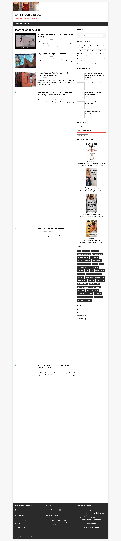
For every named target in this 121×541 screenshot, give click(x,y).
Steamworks (82, 293)
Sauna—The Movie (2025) (94, 51)
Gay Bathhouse (100, 270)
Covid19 (94, 264)
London (80, 277)
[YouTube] (66, 522)
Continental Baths (84, 264)
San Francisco (94, 284)
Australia (86, 251)
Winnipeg (81, 300)
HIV (88, 274)
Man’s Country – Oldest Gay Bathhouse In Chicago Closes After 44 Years (55, 93)
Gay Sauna (81, 274)
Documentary (82, 267)
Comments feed (82, 316)
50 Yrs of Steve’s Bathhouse (95, 64)
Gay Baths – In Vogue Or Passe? (51, 53)
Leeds (100, 274)
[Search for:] (92, 35)
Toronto (81, 297)
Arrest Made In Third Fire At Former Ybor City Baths (53, 366)
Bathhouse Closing (84, 254)
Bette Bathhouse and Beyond (50, 228)
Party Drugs (100, 280)
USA (91, 297)
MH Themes (39, 537)
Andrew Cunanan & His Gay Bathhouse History (55, 35)
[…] (58, 46)
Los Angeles (89, 277)
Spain (97, 290)
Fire (87, 270)
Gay (92, 270)
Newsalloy (17, 532)
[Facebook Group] (54, 522)
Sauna (98, 287)
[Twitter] (60, 522)
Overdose (91, 280)
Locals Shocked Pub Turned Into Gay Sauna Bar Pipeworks (54, 74)
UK (87, 297)
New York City (99, 277)
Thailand (98, 293)
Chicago (87, 261)
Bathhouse (95, 251)
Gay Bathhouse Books (21, 23)
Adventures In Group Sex (21, 520)
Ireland (93, 274)
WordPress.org (81, 319)
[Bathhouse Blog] (26, 10)
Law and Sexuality (20, 522)
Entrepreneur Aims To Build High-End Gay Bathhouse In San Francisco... (95, 75)
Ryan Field (17, 524)
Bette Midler (94, 257)
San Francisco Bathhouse (86, 287)
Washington (99, 297)
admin (51, 39)
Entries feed (80, 313)
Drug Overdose (93, 267)
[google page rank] (91, 527)
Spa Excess (90, 290)
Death (101, 264)
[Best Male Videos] (64, 510)
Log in (79, 310)
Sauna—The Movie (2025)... (93, 111)
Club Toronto (97, 261)
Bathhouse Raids (83, 257)
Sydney (90, 293)
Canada (80, 261)
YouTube (89, 300)
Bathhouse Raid (97, 254)
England (80, 270)
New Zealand (82, 280)
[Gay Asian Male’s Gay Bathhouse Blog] (20, 510)
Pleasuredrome (83, 284)
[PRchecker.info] (91, 523)
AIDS (79, 251)
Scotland (81, 290)
